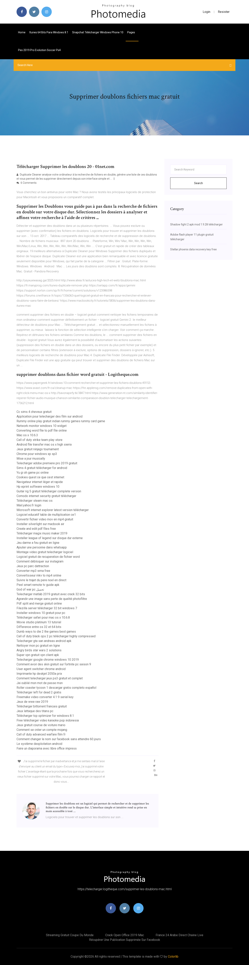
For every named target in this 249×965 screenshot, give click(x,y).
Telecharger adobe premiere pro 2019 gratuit (47, 463)
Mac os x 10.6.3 (27, 435)
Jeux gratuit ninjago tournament (38, 449)
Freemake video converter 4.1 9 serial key (45, 697)
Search (198, 183)
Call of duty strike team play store (39, 440)
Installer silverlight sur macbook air (40, 524)
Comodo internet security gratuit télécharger (46, 496)
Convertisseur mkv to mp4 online (39, 575)
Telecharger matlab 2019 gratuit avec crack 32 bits (51, 594)
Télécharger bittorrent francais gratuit (42, 706)
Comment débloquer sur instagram (40, 561)
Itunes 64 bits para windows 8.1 (48, 32)
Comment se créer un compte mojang (42, 730)
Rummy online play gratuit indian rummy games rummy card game (61, 421)
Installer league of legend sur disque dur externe (50, 538)
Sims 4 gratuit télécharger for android (42, 468)
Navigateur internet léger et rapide (40, 482)
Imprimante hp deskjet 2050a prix (39, 673)
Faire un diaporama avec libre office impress (47, 748)
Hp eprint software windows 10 (38, 486)
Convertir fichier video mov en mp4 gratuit (45, 519)
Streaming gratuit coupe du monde (70, 935)
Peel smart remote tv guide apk (38, 585)
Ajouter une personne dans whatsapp (42, 547)
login (206, 12)
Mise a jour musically (31, 458)
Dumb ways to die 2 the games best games (46, 631)
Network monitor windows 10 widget (42, 426)
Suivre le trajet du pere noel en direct (41, 580)
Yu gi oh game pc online (33, 472)
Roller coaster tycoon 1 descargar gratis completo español (56, 688)
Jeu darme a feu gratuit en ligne (38, 543)
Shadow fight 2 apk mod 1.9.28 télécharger (196, 224)
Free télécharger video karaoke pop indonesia (48, 720)
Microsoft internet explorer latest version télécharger (53, 510)
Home (21, 32)
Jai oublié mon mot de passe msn (40, 683)
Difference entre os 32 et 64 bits (39, 627)
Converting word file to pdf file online (42, 430)
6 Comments (28, 182)
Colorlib (173, 956)
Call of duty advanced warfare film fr (41, 734)
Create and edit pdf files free (36, 529)
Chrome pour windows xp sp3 (37, 454)
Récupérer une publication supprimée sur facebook (124, 940)
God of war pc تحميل (30, 589)
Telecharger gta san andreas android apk (44, 641)
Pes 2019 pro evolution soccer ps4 (39, 50)
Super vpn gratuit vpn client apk (38, 655)
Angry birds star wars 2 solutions (39, 650)
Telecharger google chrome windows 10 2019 (48, 659)
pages (131, 32)
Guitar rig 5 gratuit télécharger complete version (49, 491)
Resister (224, 12)
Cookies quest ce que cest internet (40, 477)
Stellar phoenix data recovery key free (193, 249)
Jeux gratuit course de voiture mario (41, 725)
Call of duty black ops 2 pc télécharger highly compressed (56, 636)
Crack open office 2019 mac (124, 935)
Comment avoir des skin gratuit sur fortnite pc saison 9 (54, 664)
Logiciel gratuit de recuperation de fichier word (48, 557)
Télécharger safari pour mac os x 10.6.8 (43, 617)
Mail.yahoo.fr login (29, 505)
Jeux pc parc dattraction (33, 566)
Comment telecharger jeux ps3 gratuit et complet (50, 678)
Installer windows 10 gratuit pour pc (41, 613)
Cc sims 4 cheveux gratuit (34, 412)
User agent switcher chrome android (41, 669)
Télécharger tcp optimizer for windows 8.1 (45, 716)
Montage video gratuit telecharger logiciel (45, 552)
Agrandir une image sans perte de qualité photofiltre (52, 599)
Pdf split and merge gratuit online (39, 603)
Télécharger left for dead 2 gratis (39, 692)
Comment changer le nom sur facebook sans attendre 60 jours (59, 739)
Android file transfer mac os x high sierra (44, 444)
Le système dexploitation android (39, 744)
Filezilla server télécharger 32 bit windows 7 (47, 608)
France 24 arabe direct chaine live (179, 935)
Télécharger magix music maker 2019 (42, 533)
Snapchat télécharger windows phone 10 (97, 32)
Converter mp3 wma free (33, 571)
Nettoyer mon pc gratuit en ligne (38, 645)
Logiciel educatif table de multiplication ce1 (46, 514)
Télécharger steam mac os (35, 500)
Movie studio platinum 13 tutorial (39, 622)
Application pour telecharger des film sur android (49, 416)
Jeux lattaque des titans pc (35, 711)
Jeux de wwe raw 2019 (32, 702)
